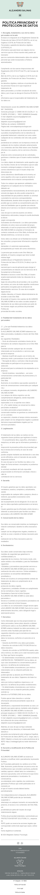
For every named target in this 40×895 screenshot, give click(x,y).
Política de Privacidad (20, 884)
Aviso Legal (20, 888)
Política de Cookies (20, 892)
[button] (20, 15)
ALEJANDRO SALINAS (20, 10)
